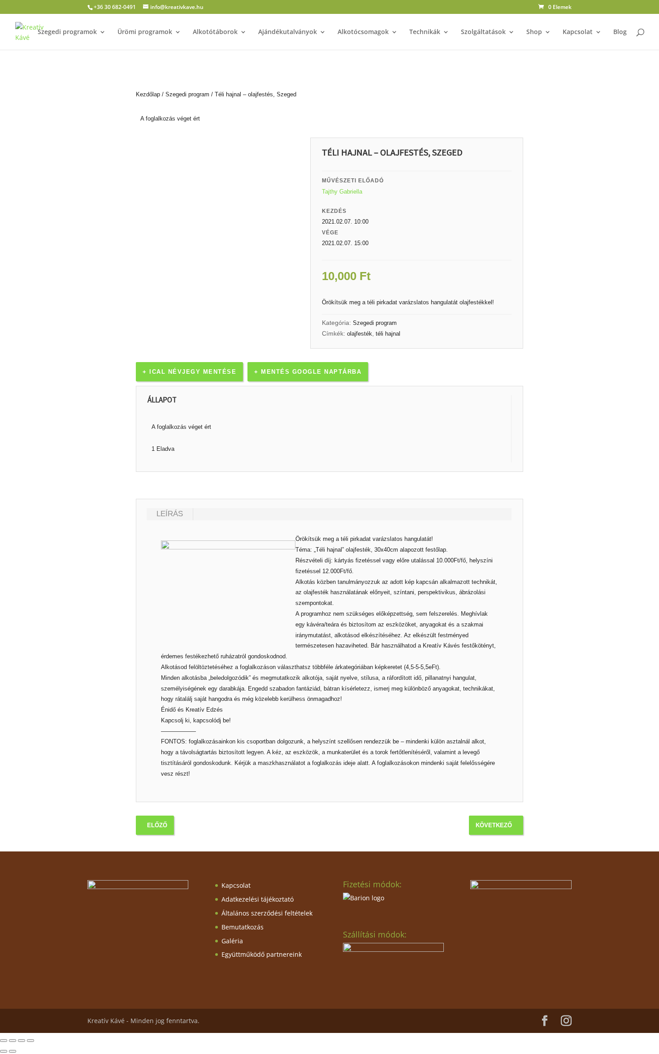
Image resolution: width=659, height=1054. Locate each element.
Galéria (232, 941)
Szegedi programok (67, 32)
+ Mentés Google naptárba (307, 371)
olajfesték (359, 333)
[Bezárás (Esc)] (30, 1040)
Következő (494, 825)
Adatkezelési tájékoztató (257, 899)
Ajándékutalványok (287, 32)
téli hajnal (388, 333)
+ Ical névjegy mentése (189, 371)
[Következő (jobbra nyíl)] (12, 1051)
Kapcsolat (578, 32)
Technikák (424, 32)
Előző (157, 825)
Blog (620, 32)
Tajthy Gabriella (342, 191)
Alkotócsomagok (363, 32)
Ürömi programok (144, 32)
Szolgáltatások (483, 32)
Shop (534, 32)
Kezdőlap (148, 94)
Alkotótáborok (215, 32)
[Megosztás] (21, 1040)
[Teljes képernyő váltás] (12, 1040)
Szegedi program (187, 94)
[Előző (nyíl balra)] (3, 1051)
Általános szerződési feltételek (266, 913)
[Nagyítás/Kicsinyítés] (3, 1040)
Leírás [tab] (169, 514)
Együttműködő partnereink (261, 954)
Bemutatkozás (242, 927)
